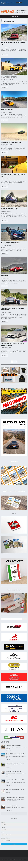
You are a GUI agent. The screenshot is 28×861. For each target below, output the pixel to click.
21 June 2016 (3, 312)
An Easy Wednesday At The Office (9, 77)
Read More (4, 54)
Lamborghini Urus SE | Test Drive (13, 745)
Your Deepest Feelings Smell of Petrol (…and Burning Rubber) (12, 308)
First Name (3, 822)
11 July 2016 (3, 245)
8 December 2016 (4, 47)
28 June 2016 (3, 278)
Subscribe (14, 844)
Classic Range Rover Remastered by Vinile (15, 763)
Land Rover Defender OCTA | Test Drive (15, 797)
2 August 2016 (4, 144)
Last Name (3, 827)
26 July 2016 (3, 179)
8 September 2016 (4, 79)
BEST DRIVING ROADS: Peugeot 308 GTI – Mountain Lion (13, 43)
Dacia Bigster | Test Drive (11, 805)
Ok (19, 2)
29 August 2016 (4, 112)
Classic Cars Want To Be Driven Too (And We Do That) (13, 175)
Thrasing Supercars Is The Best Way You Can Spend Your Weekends (12, 344)
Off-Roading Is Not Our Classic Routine (11, 142)
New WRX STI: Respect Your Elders (9, 209)
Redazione (11, 47)
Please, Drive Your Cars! (7, 109)
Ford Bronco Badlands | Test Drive (13, 771)
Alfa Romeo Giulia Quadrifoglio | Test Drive (15, 789)
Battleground (4, 275)
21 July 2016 (3, 211)
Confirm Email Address (5, 838)
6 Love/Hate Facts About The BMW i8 (10, 243)
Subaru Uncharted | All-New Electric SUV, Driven (15, 780)
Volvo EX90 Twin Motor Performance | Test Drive (15, 754)
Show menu (14, 16)
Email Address (4, 832)
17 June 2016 (3, 347)
